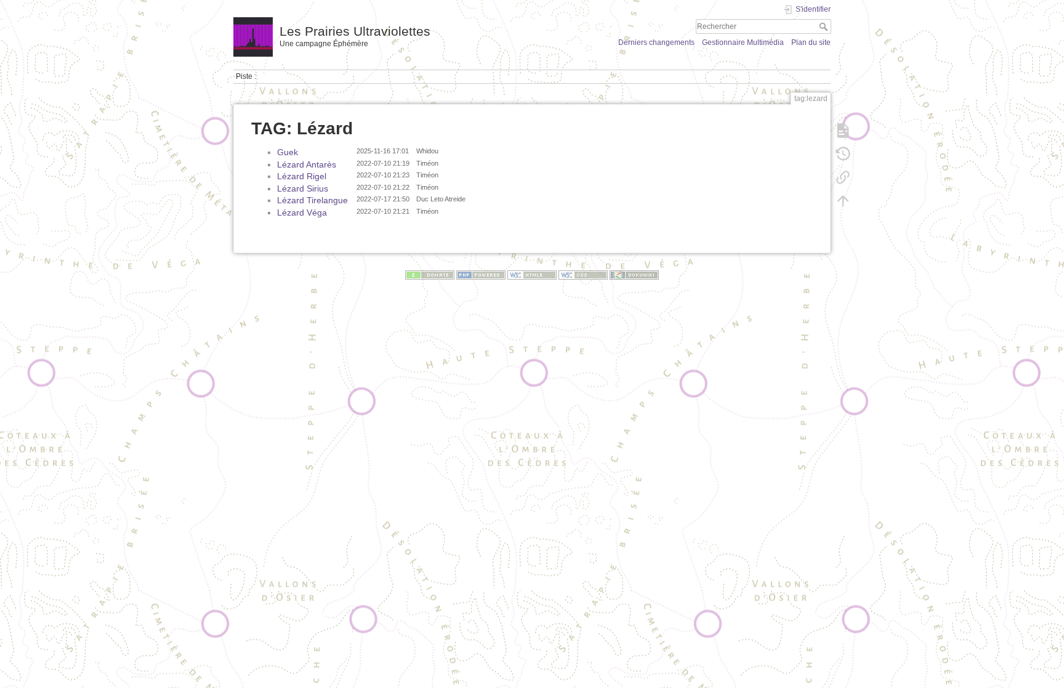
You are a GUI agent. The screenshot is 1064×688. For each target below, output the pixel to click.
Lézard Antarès (306, 164)
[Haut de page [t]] (843, 200)
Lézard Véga (302, 212)
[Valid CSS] (583, 274)
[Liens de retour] (843, 177)
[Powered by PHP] (481, 274)
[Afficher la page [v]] (843, 130)
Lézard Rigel (301, 176)
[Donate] (429, 274)
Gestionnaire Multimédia (743, 42)
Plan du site (811, 42)
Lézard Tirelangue (312, 200)
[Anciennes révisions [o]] (843, 154)
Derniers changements (656, 42)
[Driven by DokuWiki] (634, 274)
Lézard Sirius (302, 188)
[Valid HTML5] (532, 274)
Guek (287, 152)
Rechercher (825, 26)
